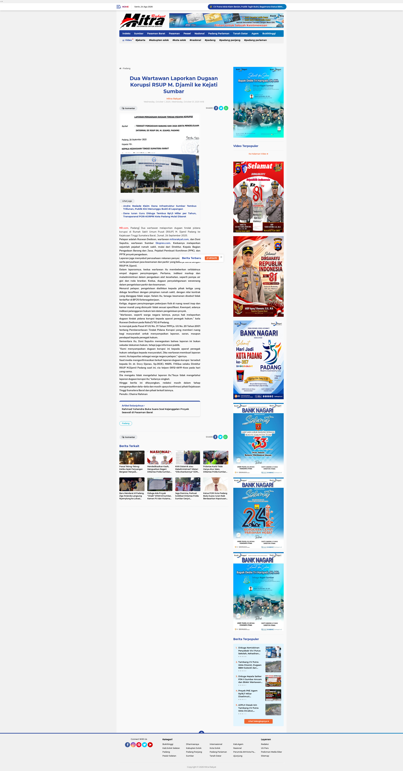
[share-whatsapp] (226, 108)
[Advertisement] (201, 53)
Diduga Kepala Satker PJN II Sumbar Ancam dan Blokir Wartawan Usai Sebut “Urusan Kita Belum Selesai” (250, 679)
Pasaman (174, 33)
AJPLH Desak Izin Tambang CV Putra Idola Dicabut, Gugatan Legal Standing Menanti (248, 708)
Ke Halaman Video (258, 154)
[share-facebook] (216, 108)
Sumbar (138, 33)
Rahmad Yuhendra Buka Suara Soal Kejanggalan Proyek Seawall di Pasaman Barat (155, 411)
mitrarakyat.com (179, 239)
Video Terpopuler (245, 146)
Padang (211, 40)
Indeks (126, 33)
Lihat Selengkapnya (257, 721)
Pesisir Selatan (169, 756)
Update (212, 258)
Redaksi (265, 744)
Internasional (216, 744)
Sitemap (265, 756)
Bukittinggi (269, 33)
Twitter (146, 748)
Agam (255, 33)
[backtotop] (201, 733)
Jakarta (141, 40)
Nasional (199, 33)
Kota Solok (180, 40)
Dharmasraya (192, 744)
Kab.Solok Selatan (171, 748)
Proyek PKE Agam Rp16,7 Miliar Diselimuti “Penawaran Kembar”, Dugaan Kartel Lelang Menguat (250, 693)
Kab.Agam (238, 744)
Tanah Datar (240, 33)
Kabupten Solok (160, 40)
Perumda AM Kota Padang (245, 752)
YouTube (152, 748)
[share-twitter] (221, 108)
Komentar (130, 108)
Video (128, 40)
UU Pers (265, 748)
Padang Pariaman (218, 33)
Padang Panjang (230, 40)
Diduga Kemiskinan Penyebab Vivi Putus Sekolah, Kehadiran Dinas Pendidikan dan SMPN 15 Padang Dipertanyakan (250, 650)
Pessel (187, 33)
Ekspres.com (163, 243)
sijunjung (237, 756)
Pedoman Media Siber (271, 752)
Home (125, 6)
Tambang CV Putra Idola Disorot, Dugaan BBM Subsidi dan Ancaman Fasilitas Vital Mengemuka (249, 665)
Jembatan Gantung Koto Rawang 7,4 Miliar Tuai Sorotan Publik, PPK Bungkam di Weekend (248, 7)
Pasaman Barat (156, 33)
